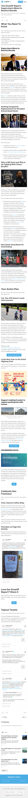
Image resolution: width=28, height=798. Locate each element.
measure (5, 96)
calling (12, 87)
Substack (8, 795)
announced (19, 222)
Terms (15, 788)
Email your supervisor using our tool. (11, 348)
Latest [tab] (6, 732)
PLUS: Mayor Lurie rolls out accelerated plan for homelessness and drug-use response (10, 741)
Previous (5, 717)
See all (3, 770)
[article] (14, 740)
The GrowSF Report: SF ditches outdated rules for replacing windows (9, 737)
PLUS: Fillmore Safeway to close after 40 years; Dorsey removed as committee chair (10, 763)
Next (24, 717)
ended (22, 201)
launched (10, 241)
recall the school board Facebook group (16, 152)
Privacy (12, 788)
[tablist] (4, 732)
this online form (19, 146)
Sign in (25, 1)
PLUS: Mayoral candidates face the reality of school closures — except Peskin (11, 752)
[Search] (25, 732)
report (13, 228)
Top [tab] (2, 732)
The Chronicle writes (6, 509)
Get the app (20, 792)
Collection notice (21, 788)
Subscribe (20, 1)
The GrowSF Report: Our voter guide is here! (11, 749)
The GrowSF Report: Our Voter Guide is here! (9, 760)
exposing (15, 215)
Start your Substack (10, 792)
